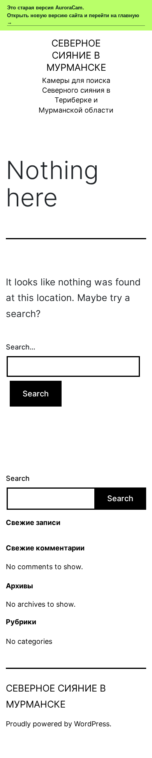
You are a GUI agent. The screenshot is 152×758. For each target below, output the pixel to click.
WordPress (92, 724)
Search (18, 478)
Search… (20, 347)
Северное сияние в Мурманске (76, 55)
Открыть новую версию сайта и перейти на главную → (73, 19)
